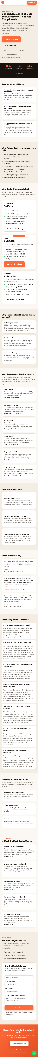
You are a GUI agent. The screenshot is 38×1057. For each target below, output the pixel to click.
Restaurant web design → (12, 413)
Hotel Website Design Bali (12, 914)
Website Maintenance (11, 819)
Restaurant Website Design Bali (14, 897)
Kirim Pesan (19, 1008)
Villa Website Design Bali (12, 881)
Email (9, 988)
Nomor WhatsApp (10, 981)
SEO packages (27, 766)
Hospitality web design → (12, 397)
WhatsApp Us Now (11, 39)
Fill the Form (19, 1050)
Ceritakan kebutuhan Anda (15, 995)
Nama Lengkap (9, 974)
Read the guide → (9, 856)
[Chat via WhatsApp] (34, 1053)
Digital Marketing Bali (11, 806)
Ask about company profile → (13, 475)
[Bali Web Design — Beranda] (6, 2)
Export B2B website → (11, 444)
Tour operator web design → (13, 429)
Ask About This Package (15, 229)
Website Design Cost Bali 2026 (14, 847)
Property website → (10, 460)
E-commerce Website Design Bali (15, 864)
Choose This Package (14, 264)
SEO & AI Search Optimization (14, 792)
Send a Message (10, 45)
